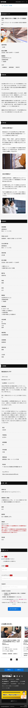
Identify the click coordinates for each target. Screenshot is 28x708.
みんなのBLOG (13, 683)
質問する (9, 669)
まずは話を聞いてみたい (9, 558)
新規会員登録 (18, 1)
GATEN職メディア (5, 683)
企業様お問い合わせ (14, 681)
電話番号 (4, 584)
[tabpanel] (11, 642)
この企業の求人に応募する (9, 561)
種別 (4, 556)
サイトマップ (11, 679)
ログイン (23, 1)
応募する (19, 669)
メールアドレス (7, 575)
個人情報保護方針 (11, 596)
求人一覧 (5, 5)
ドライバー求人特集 (5, 688)
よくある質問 (22, 681)
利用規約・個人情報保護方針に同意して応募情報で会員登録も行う (15, 594)
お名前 (5, 565)
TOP (2, 5)
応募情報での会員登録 (6, 590)
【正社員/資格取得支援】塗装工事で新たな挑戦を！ (11, 641)
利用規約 (4, 596)
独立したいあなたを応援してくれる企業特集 (10, 685)
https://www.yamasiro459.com (10, 474)
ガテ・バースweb (21, 683)
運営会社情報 (4, 679)
